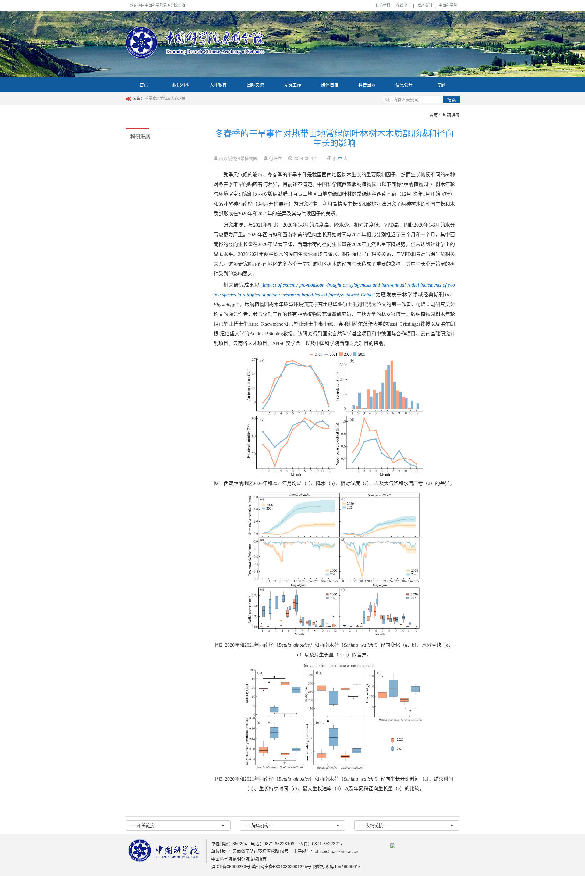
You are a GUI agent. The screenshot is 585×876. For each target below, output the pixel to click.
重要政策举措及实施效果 (165, 98)
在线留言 (403, 5)
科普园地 (366, 84)
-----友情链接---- (373, 825)
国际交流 (255, 84)
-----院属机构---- (259, 825)
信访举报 (383, 5)
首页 (144, 84)
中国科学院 (448, 5)
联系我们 (424, 5)
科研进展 (451, 115)
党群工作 (292, 84)
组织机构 (181, 84)
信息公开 (404, 84)
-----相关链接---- (144, 825)
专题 (441, 84)
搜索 (451, 99)
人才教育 (218, 84)
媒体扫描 (329, 84)
